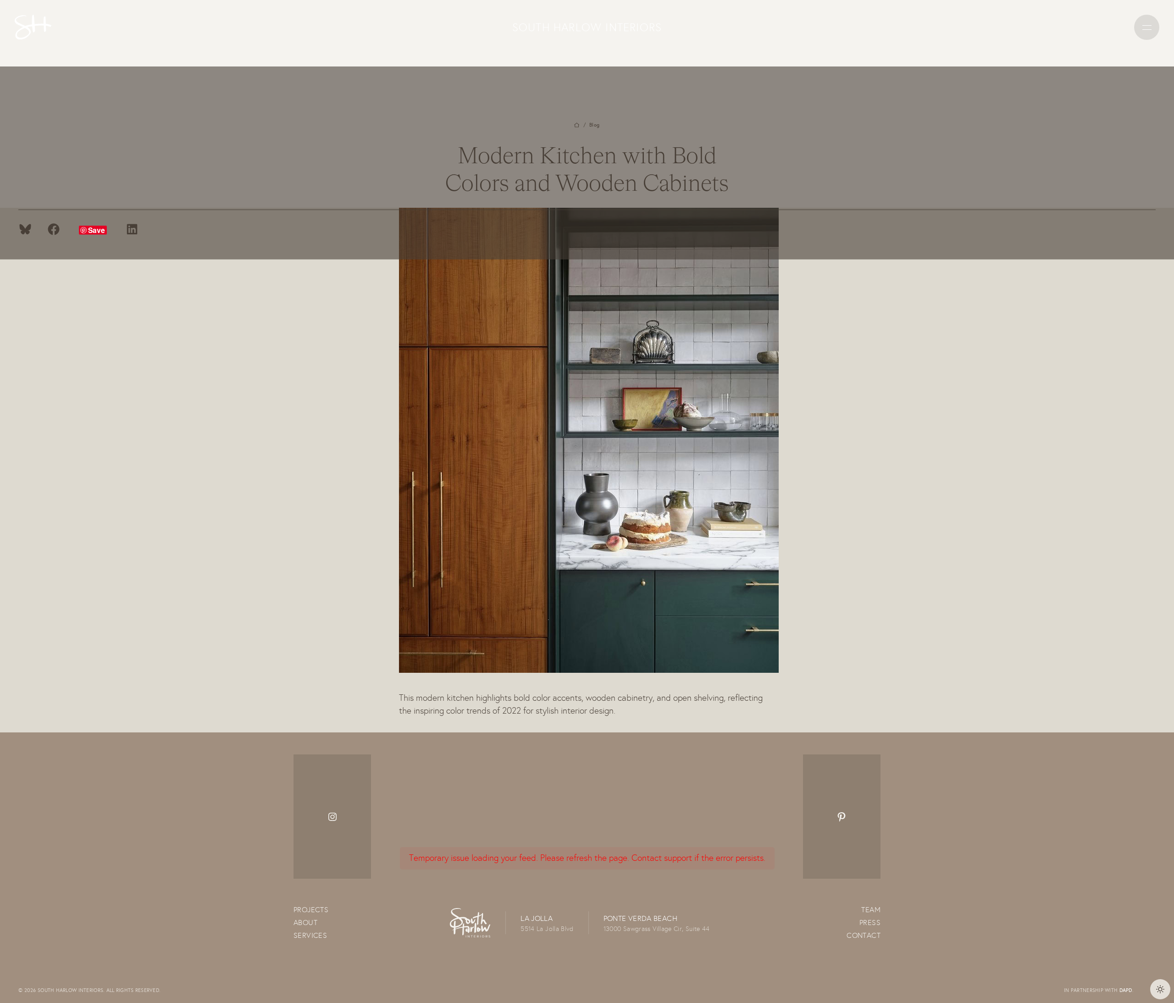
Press (869, 922)
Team (870, 909)
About (305, 922)
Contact (863, 935)
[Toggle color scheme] (1160, 989)
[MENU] (1146, 27)
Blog (594, 124)
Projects (311, 909)
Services (310, 935)
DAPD (1125, 990)
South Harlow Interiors (587, 27)
